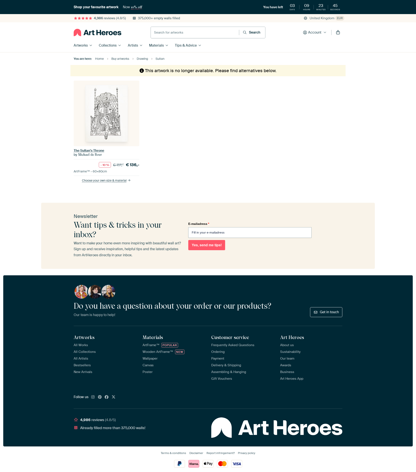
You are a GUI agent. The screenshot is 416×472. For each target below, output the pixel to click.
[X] (113, 397)
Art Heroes (292, 337)
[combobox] (195, 32)
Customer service (230, 337)
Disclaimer (196, 453)
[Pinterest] (100, 397)
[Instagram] (93, 397)
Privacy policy (246, 453)
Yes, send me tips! (207, 245)
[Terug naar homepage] (97, 32)
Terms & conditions (173, 453)
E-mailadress (198, 223)
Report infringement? (220, 453)
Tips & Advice (186, 45)
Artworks (81, 45)
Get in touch (329, 312)
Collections (108, 45)
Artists (133, 45)
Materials (156, 45)
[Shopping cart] (338, 32)
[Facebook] (106, 397)
